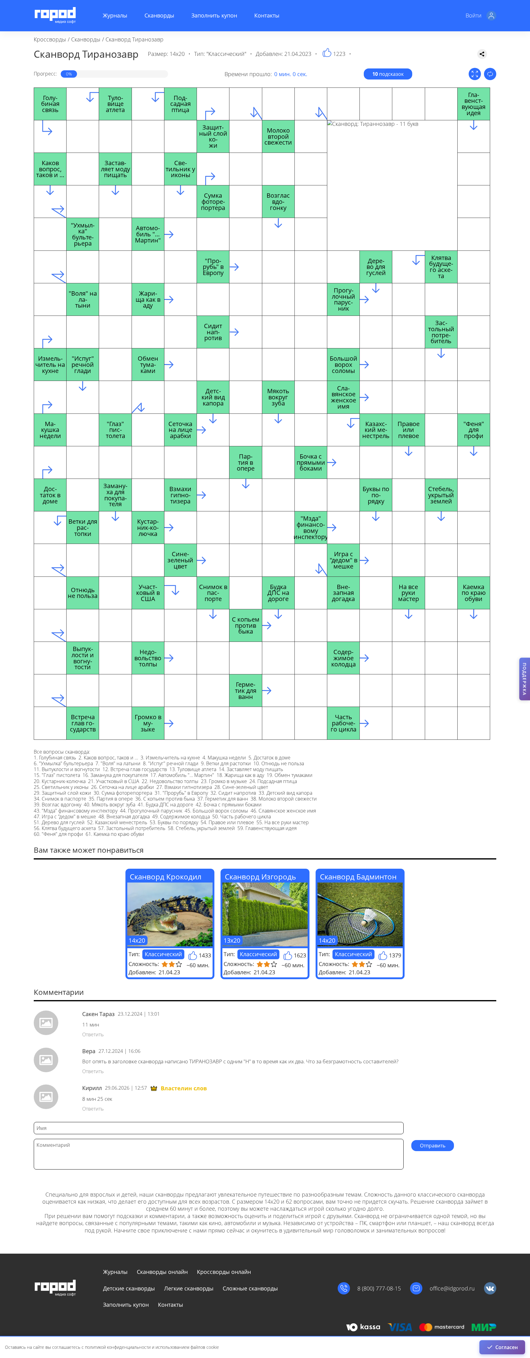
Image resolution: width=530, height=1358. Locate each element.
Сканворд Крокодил (166, 876)
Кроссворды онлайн (224, 1271)
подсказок (388, 74)
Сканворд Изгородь (260, 876)
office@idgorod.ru (452, 1288)
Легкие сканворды (188, 1288)
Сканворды (159, 15)
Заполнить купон (214, 15)
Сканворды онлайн (162, 1271)
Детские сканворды (129, 1288)
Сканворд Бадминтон (358, 876)
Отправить (432, 1145)
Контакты (266, 15)
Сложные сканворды (250, 1288)
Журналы (115, 15)
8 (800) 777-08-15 (379, 1288)
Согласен (506, 1347)
